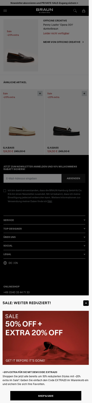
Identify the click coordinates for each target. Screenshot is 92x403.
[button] (44, 201)
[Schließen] (86, 303)
